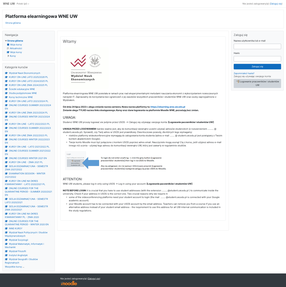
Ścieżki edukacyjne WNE (22, 89)
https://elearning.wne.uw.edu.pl (168, 106)
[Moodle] (68, 283)
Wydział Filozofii (17, 251)
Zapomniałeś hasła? (244, 73)
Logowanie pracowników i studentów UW (259, 83)
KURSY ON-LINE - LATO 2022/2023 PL (29, 124)
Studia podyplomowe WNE (23, 93)
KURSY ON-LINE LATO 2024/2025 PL (28, 81)
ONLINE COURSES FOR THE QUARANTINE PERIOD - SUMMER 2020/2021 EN (28, 191)
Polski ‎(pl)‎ (22, 3)
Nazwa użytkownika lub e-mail (250, 40)
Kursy (13, 55)
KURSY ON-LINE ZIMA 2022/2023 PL (28, 135)
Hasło (237, 53)
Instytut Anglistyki (18, 255)
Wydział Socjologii (18, 239)
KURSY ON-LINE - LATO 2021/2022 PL (29, 146)
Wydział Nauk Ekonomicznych (24, 73)
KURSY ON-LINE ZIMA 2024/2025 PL (28, 85)
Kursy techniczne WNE (21, 97)
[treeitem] (28, 48)
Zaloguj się (276, 3)
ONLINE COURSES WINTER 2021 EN (28, 158)
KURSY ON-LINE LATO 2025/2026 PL (28, 77)
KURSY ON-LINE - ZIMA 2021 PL (26, 162)
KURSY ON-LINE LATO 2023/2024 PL (28, 101)
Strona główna (13, 22)
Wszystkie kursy (13, 266)
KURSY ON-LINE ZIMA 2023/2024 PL (28, 112)
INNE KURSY (15, 228)
